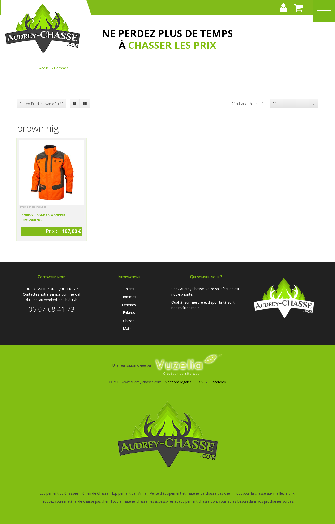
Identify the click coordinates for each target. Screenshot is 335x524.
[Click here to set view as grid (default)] (75, 103)
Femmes (129, 304)
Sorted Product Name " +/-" (41, 104)
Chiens (129, 288)
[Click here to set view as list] (85, 103)
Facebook (218, 382)
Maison (129, 328)
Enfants (129, 312)
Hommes (128, 296)
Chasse (129, 320)
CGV (200, 382)
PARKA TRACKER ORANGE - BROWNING (44, 217)
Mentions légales (178, 382)
